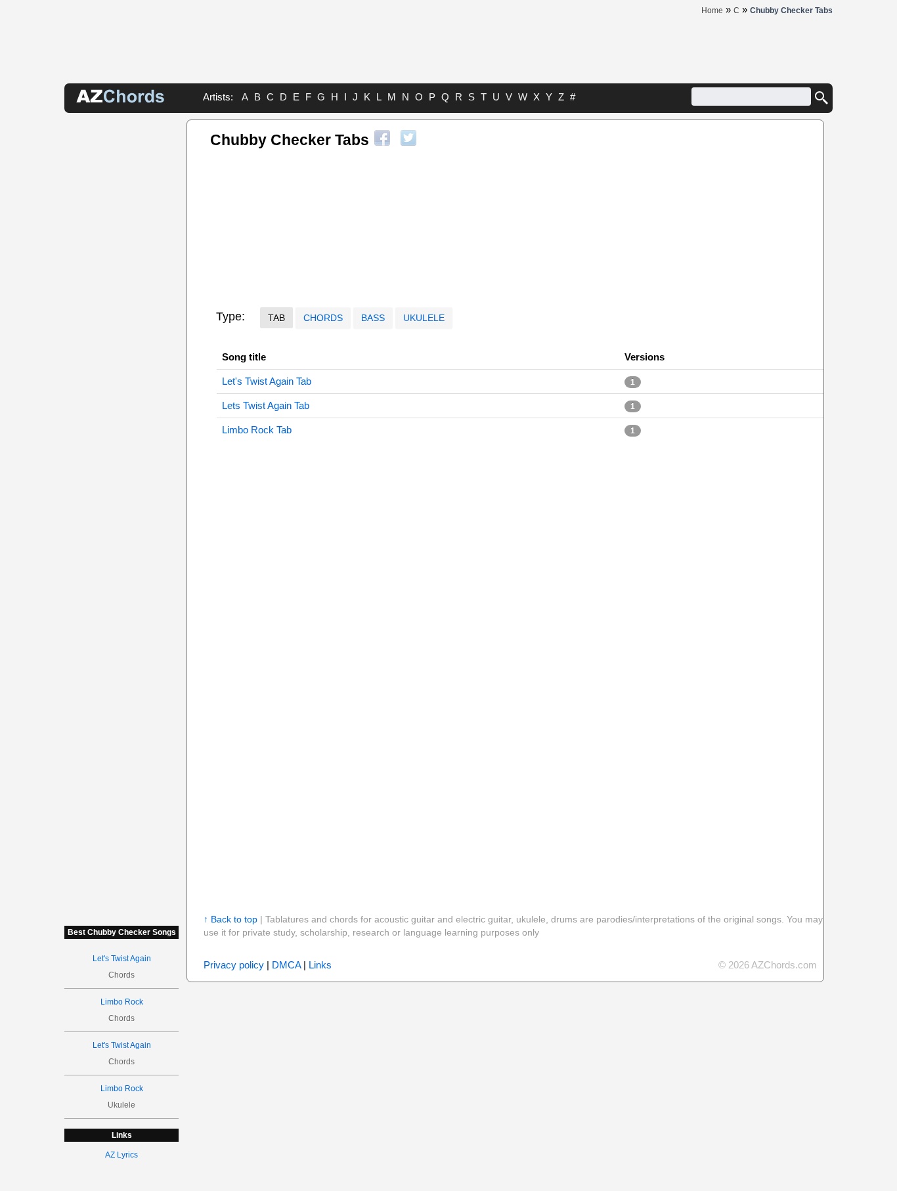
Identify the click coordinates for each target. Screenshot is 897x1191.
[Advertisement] (121, 316)
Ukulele (424, 318)
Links (320, 964)
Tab (276, 318)
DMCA (286, 964)
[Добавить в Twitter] (408, 138)
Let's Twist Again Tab (266, 381)
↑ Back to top (230, 919)
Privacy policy (234, 964)
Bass (373, 318)
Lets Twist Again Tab (265, 405)
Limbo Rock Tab (257, 429)
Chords (323, 318)
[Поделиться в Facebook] (382, 138)
